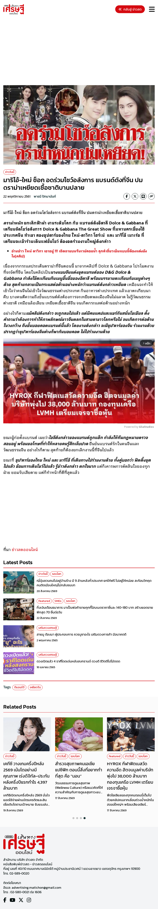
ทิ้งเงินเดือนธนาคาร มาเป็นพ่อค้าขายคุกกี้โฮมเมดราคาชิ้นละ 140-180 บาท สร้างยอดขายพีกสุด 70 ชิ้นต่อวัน (95, 609)
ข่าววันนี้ (9, 172)
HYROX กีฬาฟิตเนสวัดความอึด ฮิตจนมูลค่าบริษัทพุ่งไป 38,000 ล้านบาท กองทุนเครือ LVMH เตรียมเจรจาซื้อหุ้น (130, 775)
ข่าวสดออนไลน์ (25, 549)
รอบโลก (56, 574)
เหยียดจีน (35, 687)
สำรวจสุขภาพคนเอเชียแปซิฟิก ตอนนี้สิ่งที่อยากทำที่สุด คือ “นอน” (78, 769)
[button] (73, 818)
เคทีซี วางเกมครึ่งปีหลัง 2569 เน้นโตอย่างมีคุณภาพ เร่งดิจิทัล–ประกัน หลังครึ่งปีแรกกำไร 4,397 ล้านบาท (26, 775)
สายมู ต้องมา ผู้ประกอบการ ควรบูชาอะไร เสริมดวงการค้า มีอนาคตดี (81, 634)
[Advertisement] (80, 50)
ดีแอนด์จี (19, 687)
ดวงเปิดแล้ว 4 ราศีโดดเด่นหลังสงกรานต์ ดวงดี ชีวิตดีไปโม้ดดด (78, 661)
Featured (44, 601)
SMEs (58, 601)
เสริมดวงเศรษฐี (47, 628)
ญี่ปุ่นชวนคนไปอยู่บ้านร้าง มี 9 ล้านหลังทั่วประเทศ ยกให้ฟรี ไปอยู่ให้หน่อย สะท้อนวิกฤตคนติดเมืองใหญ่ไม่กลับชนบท (94, 583)
